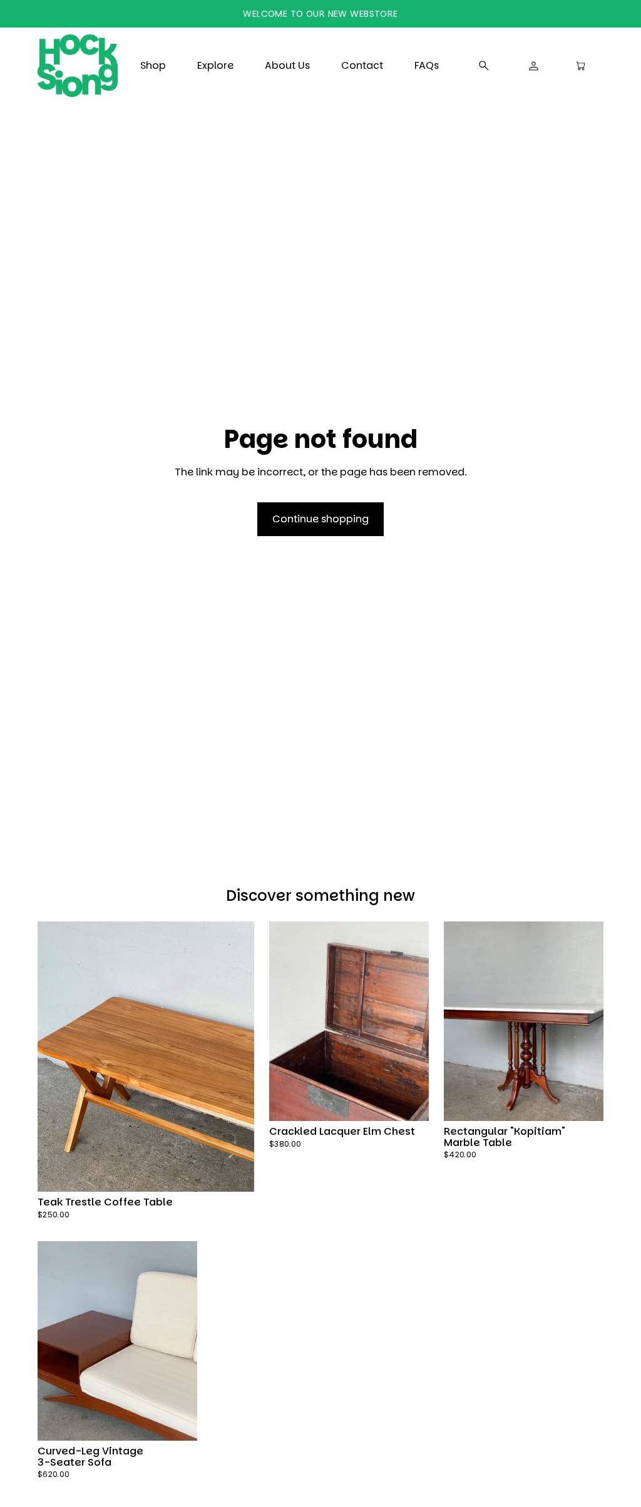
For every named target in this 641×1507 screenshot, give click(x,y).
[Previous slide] (59, 1056)
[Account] (534, 65)
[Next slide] (232, 1056)
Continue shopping (320, 519)
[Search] (484, 65)
